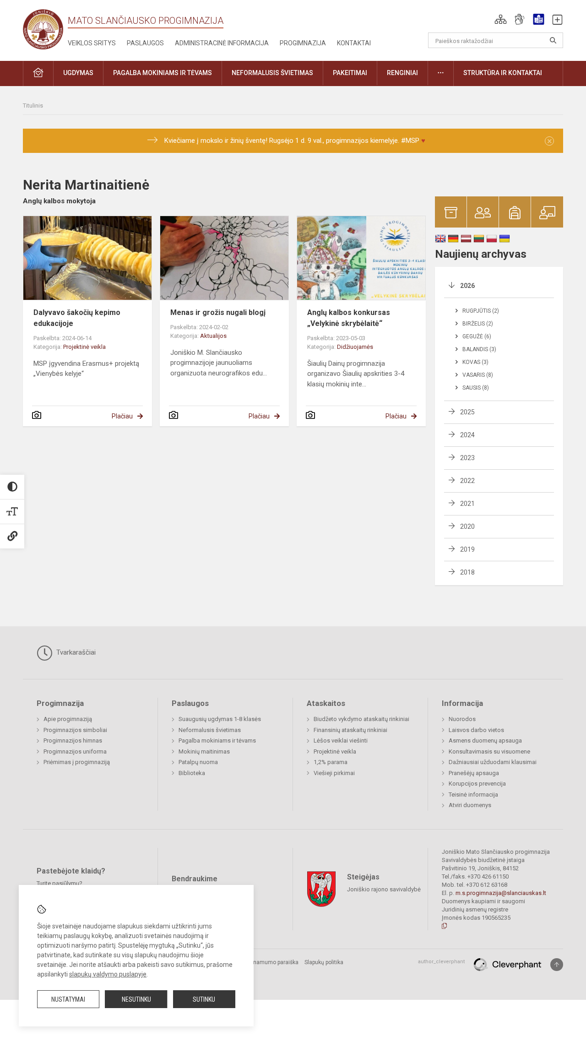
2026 (467, 285)
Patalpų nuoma (198, 762)
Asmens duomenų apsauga (485, 740)
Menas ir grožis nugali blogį (218, 312)
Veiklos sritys (92, 43)
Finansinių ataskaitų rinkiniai (350, 730)
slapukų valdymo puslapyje (107, 974)
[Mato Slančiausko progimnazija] (45, 28)
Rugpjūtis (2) (480, 311)
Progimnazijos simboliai (75, 730)
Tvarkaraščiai (75, 652)
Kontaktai (354, 43)
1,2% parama (330, 762)
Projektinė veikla (84, 346)
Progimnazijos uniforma (75, 751)
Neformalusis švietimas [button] (272, 72)
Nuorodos (462, 719)
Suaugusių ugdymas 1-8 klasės (220, 719)
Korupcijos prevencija (477, 783)
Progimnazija (303, 43)
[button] (500, 19)
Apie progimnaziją (67, 719)
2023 (467, 457)
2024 (467, 435)
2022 (467, 480)
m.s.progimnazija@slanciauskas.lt (501, 893)
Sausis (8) (475, 388)
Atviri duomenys (470, 805)
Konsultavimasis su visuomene (489, 751)
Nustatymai (68, 999)
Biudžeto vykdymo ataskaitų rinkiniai (361, 719)
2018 (467, 572)
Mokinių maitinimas (204, 751)
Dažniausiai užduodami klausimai (493, 762)
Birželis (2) (477, 323)
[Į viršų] (556, 964)
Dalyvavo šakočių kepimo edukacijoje (76, 318)
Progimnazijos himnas (72, 740)
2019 (467, 549)
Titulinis (33, 105)
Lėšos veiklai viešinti (341, 740)
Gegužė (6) (476, 336)
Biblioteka (192, 773)
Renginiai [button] (402, 72)
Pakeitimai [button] (350, 72)
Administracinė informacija (222, 43)
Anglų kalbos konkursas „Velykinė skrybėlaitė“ (348, 318)
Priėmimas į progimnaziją (76, 762)
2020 (467, 526)
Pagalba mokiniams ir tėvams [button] (162, 72)
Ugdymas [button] (78, 72)
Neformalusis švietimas (210, 730)
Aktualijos (213, 335)
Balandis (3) (479, 349)
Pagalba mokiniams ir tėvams (217, 740)
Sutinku (204, 999)
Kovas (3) (475, 362)
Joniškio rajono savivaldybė (384, 888)
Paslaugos (145, 43)
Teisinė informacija (473, 794)
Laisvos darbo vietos (476, 730)
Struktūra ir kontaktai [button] (502, 72)
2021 (467, 503)
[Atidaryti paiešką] (553, 40)
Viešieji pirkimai (334, 773)
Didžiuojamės (355, 346)
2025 (467, 412)
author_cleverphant (441, 962)
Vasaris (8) (477, 375)
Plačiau (122, 416)
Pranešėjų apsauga (474, 773)
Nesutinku (136, 999)
